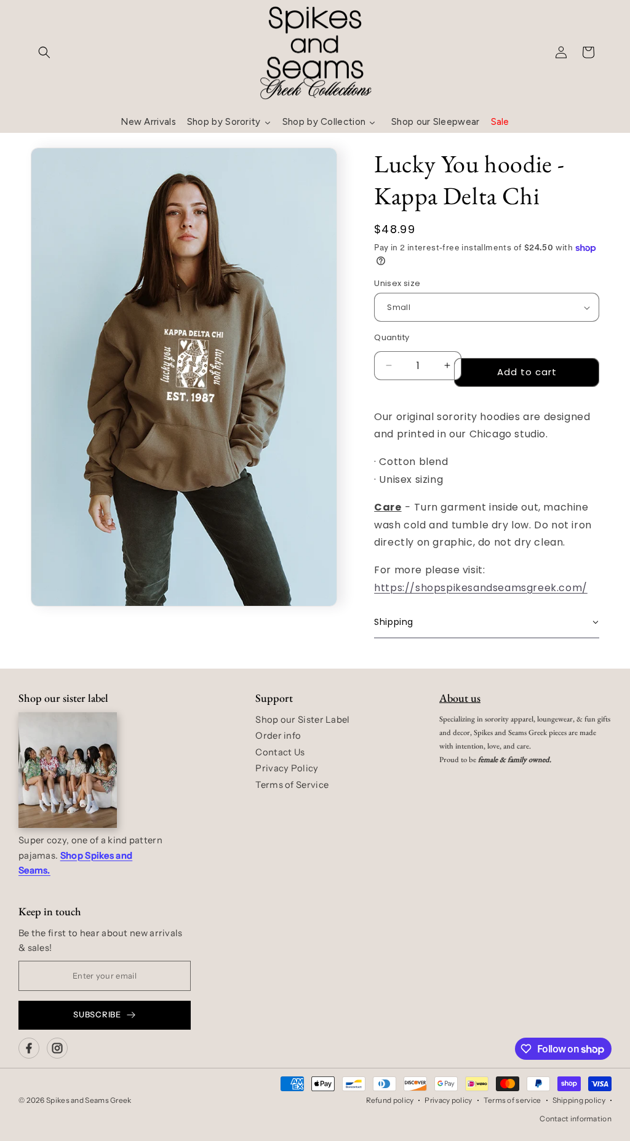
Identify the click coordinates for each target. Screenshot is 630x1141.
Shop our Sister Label (302, 719)
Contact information (576, 1118)
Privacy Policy (286, 768)
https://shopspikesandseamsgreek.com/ (481, 588)
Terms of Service (292, 784)
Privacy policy (448, 1100)
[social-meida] (28, 1048)
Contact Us (280, 752)
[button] (44, 52)
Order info (278, 735)
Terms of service (512, 1100)
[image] (67, 770)
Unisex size (397, 283)
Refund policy (390, 1100)
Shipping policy (579, 1100)
